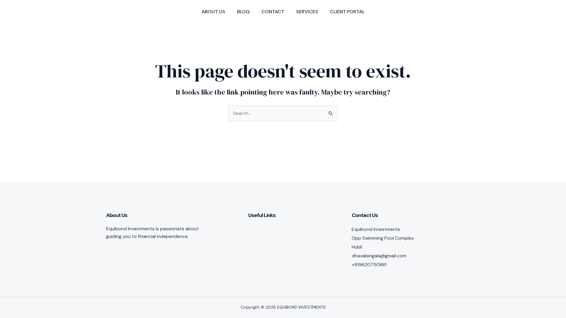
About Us (213, 12)
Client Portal (347, 12)
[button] (435, 11)
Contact (272, 12)
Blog (243, 12)
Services (307, 12)
